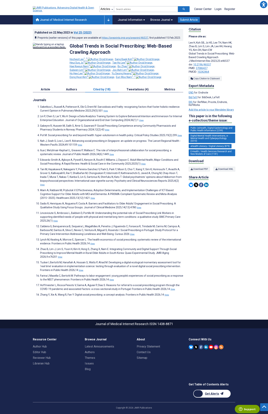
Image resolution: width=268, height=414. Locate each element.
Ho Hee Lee (77, 73)
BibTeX (193, 97)
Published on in (63, 32)
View (105, 111)
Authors (90, 352)
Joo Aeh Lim (120, 70)
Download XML (225, 169)
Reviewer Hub (42, 358)
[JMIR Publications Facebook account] (201, 347)
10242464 (203, 71)
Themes (90, 358)
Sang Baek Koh (124, 59)
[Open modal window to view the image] (49, 48)
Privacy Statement (148, 346)
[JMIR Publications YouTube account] (211, 347)
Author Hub (40, 346)
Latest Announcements (99, 346)
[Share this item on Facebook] (201, 185)
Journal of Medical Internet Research (63, 20)
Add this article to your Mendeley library (211, 109)
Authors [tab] (71, 89)
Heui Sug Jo (77, 62)
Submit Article (189, 20)
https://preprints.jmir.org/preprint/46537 (125, 37)
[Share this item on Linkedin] (206, 185)
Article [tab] (45, 89)
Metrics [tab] (169, 89)
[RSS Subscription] (221, 347)
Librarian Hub (41, 363)
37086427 (201, 68)
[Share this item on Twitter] (196, 185)
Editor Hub (39, 352)
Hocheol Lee (78, 59)
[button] (263, 4)
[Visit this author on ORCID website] (100, 59)
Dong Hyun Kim (79, 77)
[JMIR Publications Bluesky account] (191, 347)
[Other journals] (108, 19)
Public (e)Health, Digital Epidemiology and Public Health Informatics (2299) (211, 129)
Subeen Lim (77, 70)
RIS (191, 102)
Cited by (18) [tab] (101, 89)
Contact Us (144, 352)
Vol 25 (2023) (83, 32)
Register (229, 9)
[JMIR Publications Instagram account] (216, 347)
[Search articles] (184, 9)
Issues (89, 363)
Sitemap (142, 358)
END (191, 92)
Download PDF (200, 169)
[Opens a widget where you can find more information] (247, 409)
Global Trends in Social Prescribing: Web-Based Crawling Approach (121, 49)
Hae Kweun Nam (80, 66)
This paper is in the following (210, 118)
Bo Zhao (123, 66)
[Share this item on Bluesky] (191, 185)
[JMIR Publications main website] (64, 9)
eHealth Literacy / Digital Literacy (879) (210, 146)
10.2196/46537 (202, 64)
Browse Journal (160, 20)
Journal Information (130, 20)
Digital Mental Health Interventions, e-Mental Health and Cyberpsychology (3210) (209, 138)
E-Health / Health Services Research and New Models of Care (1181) (211, 152)
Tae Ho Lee (119, 62)
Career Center (203, 9)
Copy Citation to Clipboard (206, 78)
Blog (88, 369)
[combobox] (146, 9)
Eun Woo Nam (125, 77)
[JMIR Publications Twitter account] (196, 347)
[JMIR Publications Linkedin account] (206, 347)
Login (218, 9)
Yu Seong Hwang (122, 73)
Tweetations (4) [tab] (138, 89)
